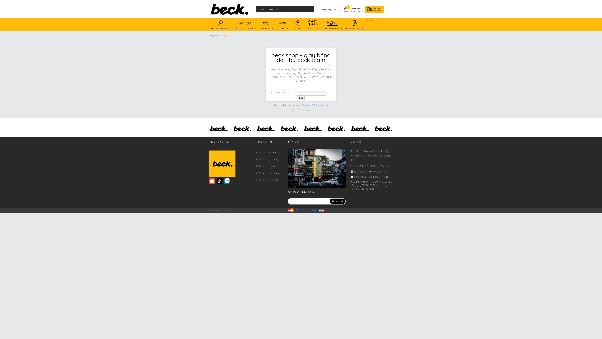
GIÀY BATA (282, 28)
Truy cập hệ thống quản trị (315, 105)
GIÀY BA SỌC (266, 28)
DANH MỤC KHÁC (353, 28)
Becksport (226, 210)
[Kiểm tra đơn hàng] (374, 9)
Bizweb (307, 110)
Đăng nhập (326, 9)
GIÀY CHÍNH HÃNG (332, 28)
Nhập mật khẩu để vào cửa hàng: (283, 93)
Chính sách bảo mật (267, 180)
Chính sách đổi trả (266, 166)
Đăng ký (336, 9)
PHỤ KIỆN (312, 28)
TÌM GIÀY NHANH (219, 28)
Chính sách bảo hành (267, 173)
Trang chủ (213, 36)
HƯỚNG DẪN (373, 20)
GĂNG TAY (297, 28)
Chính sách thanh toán (268, 152)
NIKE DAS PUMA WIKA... (243, 28)
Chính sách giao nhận (267, 159)
